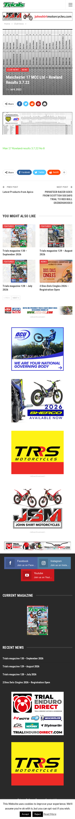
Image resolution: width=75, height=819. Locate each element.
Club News (13, 69)
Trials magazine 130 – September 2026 (23, 658)
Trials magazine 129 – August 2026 (21, 666)
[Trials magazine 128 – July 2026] (19, 271)
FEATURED (9, 226)
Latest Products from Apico (18, 192)
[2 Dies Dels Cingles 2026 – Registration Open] (56, 271)
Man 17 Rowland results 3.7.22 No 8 (24, 148)
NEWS (25, 69)
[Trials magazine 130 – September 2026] (19, 235)
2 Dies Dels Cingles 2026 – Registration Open (26, 682)
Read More (49, 814)
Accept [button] (25, 814)
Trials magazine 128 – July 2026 (19, 674)
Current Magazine (18, 595)
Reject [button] (38, 814)
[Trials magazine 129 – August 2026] (56, 235)
